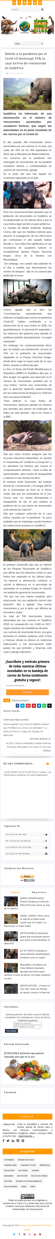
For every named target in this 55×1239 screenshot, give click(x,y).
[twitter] (14, 2)
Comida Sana (10, 1165)
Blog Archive (39, 892)
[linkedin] (13, 1141)
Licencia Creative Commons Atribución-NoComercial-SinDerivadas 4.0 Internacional (29, 1206)
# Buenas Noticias (20, 700)
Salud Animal (10, 1186)
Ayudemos (9, 1160)
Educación (9, 1170)
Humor (35, 1170)
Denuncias (45, 1165)
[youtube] (35, 2)
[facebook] (19, 2)
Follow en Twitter (16, 834)
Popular (15, 892)
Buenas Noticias (16, 73)
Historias (23, 1170)
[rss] (30, 2)
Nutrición (22, 1176)
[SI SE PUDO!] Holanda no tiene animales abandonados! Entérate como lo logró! (35, 954)
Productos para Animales (29, 1181)
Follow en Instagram (18, 854)
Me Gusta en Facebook (18, 841)
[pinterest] (40, 2)
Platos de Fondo (39, 1176)
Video (23, 1186)
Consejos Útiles (28, 1165)
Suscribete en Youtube (18, 847)
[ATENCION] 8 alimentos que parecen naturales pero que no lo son (24, 1055)
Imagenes (8, 1176)
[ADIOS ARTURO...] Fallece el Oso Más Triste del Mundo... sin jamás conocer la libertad (35, 989)
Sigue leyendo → (26, 1136)
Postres (8, 1181)
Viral (32, 1186)
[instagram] (24, 2)
